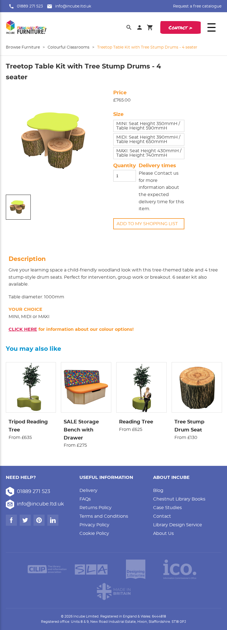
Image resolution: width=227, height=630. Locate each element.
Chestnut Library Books (179, 499)
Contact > (180, 27)
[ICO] (180, 569)
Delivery (88, 490)
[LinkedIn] (52, 520)
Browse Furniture (23, 47)
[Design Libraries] (136, 569)
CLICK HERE (23, 329)
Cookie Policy (94, 533)
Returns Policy (95, 507)
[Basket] (150, 27)
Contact (162, 516)
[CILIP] (47, 569)
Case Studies (167, 507)
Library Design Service (177, 525)
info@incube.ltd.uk (73, 6)
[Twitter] (25, 520)
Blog (158, 490)
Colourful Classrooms (68, 47)
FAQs (85, 499)
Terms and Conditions (103, 516)
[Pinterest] (39, 520)
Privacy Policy (94, 525)
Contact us (166, 173)
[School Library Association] (91, 569)
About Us (163, 533)
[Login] (139, 27)
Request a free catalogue (197, 6)
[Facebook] (11, 520)
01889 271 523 (30, 6)
